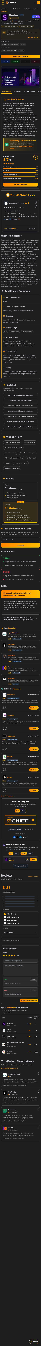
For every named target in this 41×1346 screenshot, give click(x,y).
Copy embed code (22, 866)
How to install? (28, 829)
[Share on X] (17, 837)
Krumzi (10, 667)
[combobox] (20, 932)
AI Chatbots (15, 684)
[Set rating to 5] (14, 955)
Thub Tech (10, 715)
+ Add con (33, 990)
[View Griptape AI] (4, 736)
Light (23, 811)
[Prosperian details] (5, 1111)
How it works (30, 92)
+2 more (21, 51)
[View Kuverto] (4, 756)
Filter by (6, 910)
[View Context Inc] (4, 695)
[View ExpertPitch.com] (4, 634)
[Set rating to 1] (4, 955)
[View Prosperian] (4, 657)
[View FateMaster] (4, 645)
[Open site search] (34, 2)
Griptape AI (11, 736)
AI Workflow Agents (12, 739)
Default (24, 853)
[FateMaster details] (5, 1093)
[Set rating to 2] (6, 955)
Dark (17, 811)
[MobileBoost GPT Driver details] (6, 203)
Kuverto (10, 757)
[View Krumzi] (4, 668)
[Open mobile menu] (3, 2)
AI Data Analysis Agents (13, 698)
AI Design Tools (16, 672)
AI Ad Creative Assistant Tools (10, 44)
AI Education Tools (17, 650)
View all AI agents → (8, 796)
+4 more (23, 44)
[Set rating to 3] (9, 955)
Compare (31, 229)
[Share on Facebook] (14, 837)
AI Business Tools (17, 638)
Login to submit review (29, 1000)
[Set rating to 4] (12, 955)
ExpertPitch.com (13, 633)
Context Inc (11, 695)
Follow (33, 859)
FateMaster (11, 644)
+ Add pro (33, 979)
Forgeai (9, 777)
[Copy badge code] (26, 837)
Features (18, 92)
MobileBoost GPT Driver (17, 203)
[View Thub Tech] (4, 715)
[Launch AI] (38, 2)
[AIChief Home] (11, 2)
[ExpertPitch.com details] (5, 1075)
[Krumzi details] (5, 1128)
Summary (7, 92)
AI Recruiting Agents (13, 760)
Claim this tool (31, 37)
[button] (20, 545)
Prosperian (11, 655)
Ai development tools (10, 211)
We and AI (11, 678)
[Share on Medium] (23, 837)
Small (29, 853)
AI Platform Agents (12, 719)
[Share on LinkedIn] (20, 837)
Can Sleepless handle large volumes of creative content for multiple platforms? (19, 618)
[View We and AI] (4, 679)
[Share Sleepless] (25, 61)
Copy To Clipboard (15, 829)
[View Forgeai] (4, 777)
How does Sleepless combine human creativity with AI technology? (17, 594)
